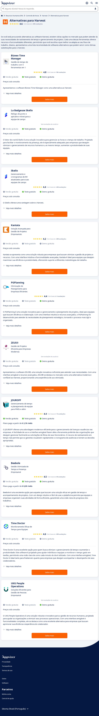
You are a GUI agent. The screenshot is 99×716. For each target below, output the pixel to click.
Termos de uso (7, 670)
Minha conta (6, 694)
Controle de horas (32, 16)
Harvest (45, 16)
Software (5, 683)
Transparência (7, 666)
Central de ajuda (8, 698)
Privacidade (6, 662)
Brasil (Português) (17, 708)
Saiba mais (49, 99)
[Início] (2, 15)
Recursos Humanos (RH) (14, 16)
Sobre (4, 679)
